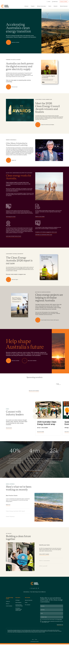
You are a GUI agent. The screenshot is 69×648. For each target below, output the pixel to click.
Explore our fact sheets (39, 216)
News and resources (63, 6)
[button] (35, 410)
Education (55, 6)
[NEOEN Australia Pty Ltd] (29, 384)
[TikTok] (38, 588)
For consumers (27, 604)
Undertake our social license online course (43, 234)
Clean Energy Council (34, 641)
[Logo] (34, 583)
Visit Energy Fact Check (10, 216)
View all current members (34, 390)
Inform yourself (43, 566)
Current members (9, 605)
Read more (8, 504)
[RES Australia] (60, 384)
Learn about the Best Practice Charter (13, 236)
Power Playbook (10, 516)
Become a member (63, 1)
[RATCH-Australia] (50, 384)
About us (7, 603)
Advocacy (26, 6)
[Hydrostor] (8, 384)
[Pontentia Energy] (39, 384)
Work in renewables (44, 560)
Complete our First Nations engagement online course (46, 232)
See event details (40, 431)
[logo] (5, 6)
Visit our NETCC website (44, 554)
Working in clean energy (41, 6)
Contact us (8, 601)
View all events (9, 427)
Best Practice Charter (12, 495)
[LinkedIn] (33, 588)
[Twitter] (34, 588)
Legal (32, 639)
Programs (32, 6)
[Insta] (31, 588)
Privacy (36, 639)
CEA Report (17, 600)
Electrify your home (44, 545)
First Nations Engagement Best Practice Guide (18, 609)
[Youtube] (36, 588)
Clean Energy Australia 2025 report (15, 511)
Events (49, 6)
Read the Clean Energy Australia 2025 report (34, 470)
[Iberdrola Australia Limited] (18, 384)
